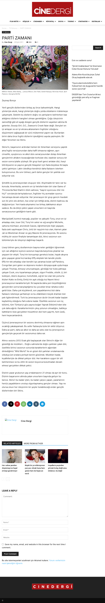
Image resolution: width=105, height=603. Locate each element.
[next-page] (8, 479)
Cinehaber (37, 21)
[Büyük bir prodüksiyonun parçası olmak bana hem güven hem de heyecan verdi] (35, 456)
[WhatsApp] (23, 404)
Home (4, 28)
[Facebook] (4, 404)
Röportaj (50, 21)
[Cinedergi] (52, 9)
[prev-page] (3, 479)
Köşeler (26, 21)
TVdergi (71, 21)
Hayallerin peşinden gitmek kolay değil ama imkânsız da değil (57, 468)
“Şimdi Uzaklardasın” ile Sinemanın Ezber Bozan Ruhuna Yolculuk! (87, 67)
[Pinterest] (17, 404)
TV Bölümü (13, 28)
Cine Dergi (8, 42)
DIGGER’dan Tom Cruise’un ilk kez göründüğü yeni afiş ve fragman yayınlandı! (86, 97)
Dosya (60, 21)
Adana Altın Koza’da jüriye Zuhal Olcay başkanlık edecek (86, 76)
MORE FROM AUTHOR (33, 443)
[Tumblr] (36, 404)
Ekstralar (96, 21)
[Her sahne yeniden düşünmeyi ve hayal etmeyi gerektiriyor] (12, 456)
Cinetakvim (83, 21)
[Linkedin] (30, 404)
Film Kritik (14, 21)
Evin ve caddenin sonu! (82, 60)
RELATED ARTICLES (12, 443)
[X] (11, 404)
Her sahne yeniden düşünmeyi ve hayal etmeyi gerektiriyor (9, 468)
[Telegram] (42, 404)
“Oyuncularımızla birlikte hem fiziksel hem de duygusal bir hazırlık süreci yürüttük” (87, 86)
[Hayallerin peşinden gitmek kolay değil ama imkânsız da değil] (58, 456)
